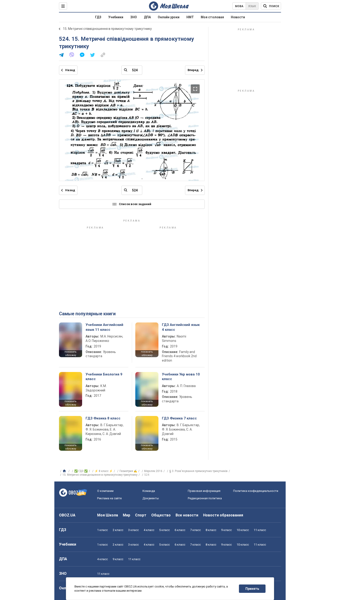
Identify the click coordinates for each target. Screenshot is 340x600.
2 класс (118, 530)
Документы (150, 498)
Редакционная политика (205, 498)
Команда (148, 491)
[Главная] (64, 471)
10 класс (243, 530)
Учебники (115, 17)
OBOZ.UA (67, 515)
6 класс (180, 530)
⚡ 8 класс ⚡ (104, 471)
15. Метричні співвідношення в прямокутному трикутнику (107, 29)
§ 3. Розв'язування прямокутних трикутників (198, 471)
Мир (126, 515)
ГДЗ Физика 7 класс (179, 418)
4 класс (149, 530)
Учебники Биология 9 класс (104, 376)
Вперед (193, 70)
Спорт (140, 515)
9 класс (226, 530)
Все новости (187, 515)
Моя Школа (107, 515)
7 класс (195, 530)
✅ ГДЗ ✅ (81, 471)
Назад (70, 70)
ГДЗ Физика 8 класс (103, 418)
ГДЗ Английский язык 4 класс (181, 327)
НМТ (190, 17)
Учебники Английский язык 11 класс (104, 327)
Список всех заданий (135, 204)
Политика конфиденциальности (255, 491)
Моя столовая (212, 17)
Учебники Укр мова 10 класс (181, 376)
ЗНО (133, 17)
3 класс (133, 530)
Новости (238, 17)
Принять (252, 589)
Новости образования (223, 515)
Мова (239, 6)
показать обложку (71, 353)
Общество (161, 515)
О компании (105, 491)
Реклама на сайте (109, 498)
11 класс (260, 530)
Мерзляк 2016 (153, 471)
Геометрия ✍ (128, 471)
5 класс (164, 530)
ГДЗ (98, 17)
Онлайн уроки (168, 17)
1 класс (102, 530)
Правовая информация (204, 491)
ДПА (147, 17)
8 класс (211, 530)
